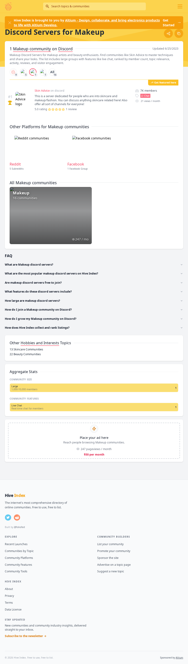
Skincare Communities (26, 349)
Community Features (18, 565)
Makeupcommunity (32, 48)
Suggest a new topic (110, 571)
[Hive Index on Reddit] (17, 517)
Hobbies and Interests (40, 342)
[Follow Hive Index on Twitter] (8, 517)
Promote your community (113, 551)
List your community (110, 544)
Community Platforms (19, 558)
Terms (9, 603)
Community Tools (16, 571)
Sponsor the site (108, 558)
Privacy (9, 596)
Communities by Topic (19, 551)
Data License (13, 609)
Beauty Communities (25, 354)
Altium (179, 657)
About (9, 589)
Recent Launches (16, 544)
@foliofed (19, 527)
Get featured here (165, 82)
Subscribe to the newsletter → (26, 636)
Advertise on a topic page (114, 565)
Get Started (168, 22)
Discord (65, 48)
